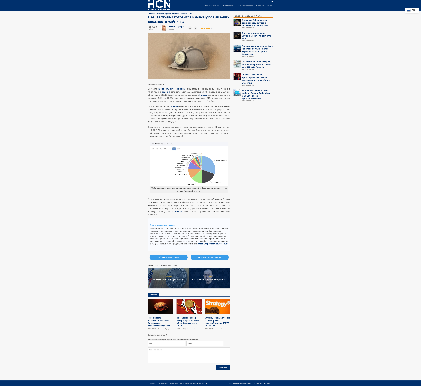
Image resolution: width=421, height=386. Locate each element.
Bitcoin (157, 265)
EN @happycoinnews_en (210, 257)
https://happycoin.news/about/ (213, 243)
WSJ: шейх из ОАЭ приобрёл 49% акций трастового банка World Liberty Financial (256, 64)
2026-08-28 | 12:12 (248, 85)
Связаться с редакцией (198, 383)
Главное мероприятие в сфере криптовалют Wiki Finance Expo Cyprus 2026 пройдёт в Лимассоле (257, 50)
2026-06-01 (209, 329)
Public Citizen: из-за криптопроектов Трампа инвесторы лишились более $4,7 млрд (256, 78)
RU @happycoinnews (170, 257)
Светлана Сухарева (177, 27)
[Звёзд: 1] (202, 28)
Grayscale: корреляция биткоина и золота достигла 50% (256, 36)
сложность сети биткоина (171, 89)
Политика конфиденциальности (240, 383)
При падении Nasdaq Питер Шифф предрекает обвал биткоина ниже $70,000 (188, 322)
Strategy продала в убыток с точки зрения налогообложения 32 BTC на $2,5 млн (217, 322)
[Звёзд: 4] (209, 28)
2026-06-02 (152, 329)
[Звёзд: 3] (207, 28)
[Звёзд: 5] (211, 28)
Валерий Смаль (220, 329)
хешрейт (166, 92)
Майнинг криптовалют (169, 265)
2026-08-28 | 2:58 (248, 56)
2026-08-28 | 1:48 (248, 69)
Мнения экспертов (245, 6)
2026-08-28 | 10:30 (248, 101)
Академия (260, 6)
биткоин (203, 95)
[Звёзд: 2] (204, 28)
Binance (178, 211)
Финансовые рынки (212, 6)
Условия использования (262, 383)
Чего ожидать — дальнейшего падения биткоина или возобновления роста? (159, 322)
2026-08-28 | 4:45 (248, 28)
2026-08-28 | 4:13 (248, 41)
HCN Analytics (228, 6)
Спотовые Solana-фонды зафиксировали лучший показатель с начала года (255, 23)
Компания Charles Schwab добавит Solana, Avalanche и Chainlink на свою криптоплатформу (256, 94)
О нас (269, 6)
